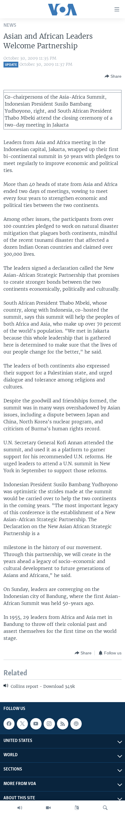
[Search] (105, 807)
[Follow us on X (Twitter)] (22, 723)
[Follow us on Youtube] (35, 723)
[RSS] (62, 723)
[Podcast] (75, 723)
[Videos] (48, 807)
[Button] (113, 76)
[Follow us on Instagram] (49, 723)
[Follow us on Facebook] (9, 723)
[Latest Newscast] (19, 807)
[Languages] (76, 807)
